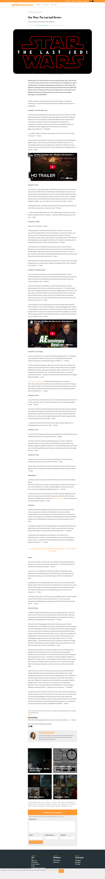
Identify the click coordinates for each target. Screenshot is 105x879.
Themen (38, 4)
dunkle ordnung (61, 802)
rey (69, 804)
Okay (61, 871)
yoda (71, 806)
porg (59, 804)
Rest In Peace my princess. (36, 381)
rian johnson (73, 804)
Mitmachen (67, 1)
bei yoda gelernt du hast (35, 802)
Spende (69, 720)
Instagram (78, 860)
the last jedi (58, 806)
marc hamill (54, 804)
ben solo (43, 802)
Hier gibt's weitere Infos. (52, 870)
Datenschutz (79, 1)
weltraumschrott (65, 806)
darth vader (54, 802)
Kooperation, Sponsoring (38, 868)
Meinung (39, 12)
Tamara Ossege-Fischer (43, 25)
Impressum (85, 1)
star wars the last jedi (50, 806)
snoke (29, 806)
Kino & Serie (32, 12)
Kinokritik (30, 804)
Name (31, 835)
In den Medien (35, 864)
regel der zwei (64, 804)
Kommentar (33, 819)
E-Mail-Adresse (50, 835)
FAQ (73, 1)
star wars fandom (41, 806)
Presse (33, 866)
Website (63, 835)
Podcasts (46, 4)
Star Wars (34, 806)
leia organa (41, 804)
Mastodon (78, 862)
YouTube (77, 864)
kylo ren (35, 804)
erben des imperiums (70, 802)
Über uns (54, 4)
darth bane (48, 802)
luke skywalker (47, 804)
